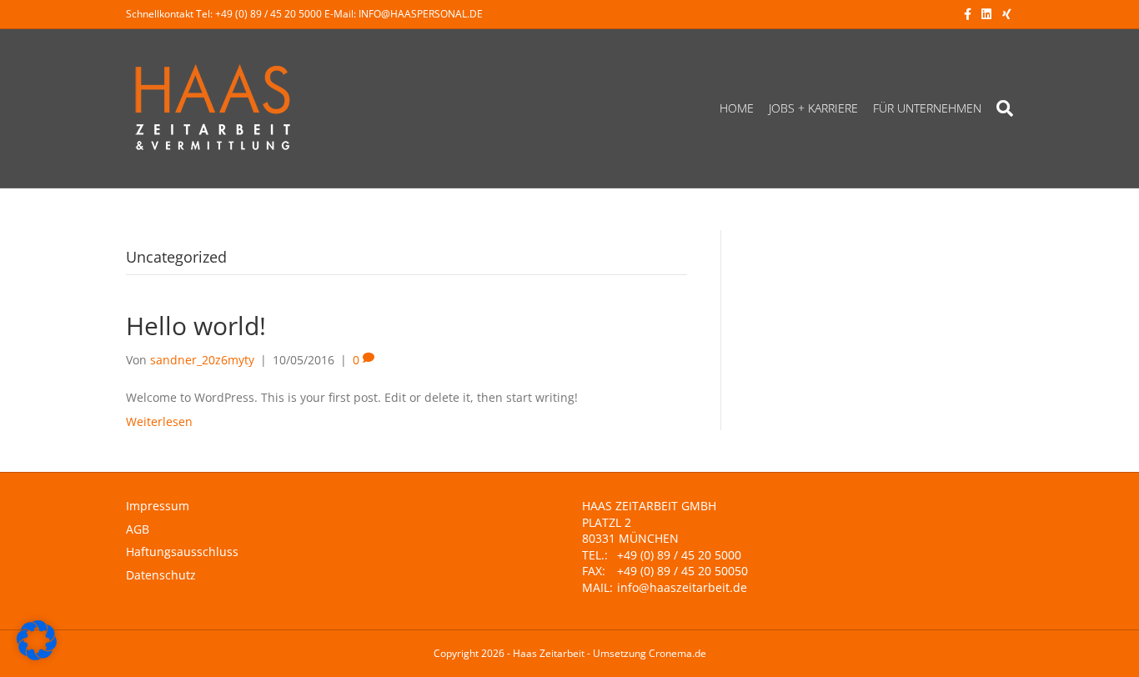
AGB (137, 529)
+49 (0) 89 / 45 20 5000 (268, 14)
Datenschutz (161, 575)
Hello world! (196, 325)
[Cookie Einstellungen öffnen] (37, 656)
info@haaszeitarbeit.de (682, 587)
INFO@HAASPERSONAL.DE (421, 14)
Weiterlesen (159, 421)
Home (737, 108)
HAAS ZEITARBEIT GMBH (649, 506)
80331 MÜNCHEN (630, 538)
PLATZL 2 (606, 522)
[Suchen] (1001, 108)
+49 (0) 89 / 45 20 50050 (682, 571)
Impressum (157, 506)
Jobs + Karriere (813, 108)
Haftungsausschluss (182, 551)
